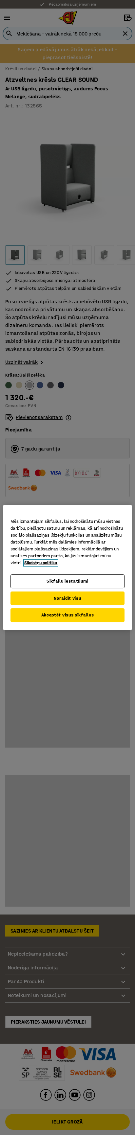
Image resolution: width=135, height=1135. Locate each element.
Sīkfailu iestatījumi (67, 581)
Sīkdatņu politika (40, 563)
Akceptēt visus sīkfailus (67, 615)
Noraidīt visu (67, 598)
